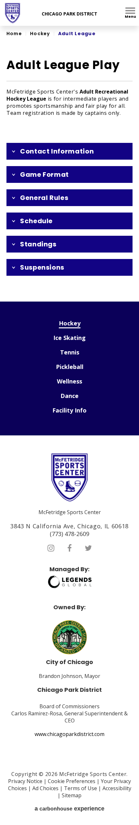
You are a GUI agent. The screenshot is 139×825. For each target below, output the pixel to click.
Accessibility (116, 788)
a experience (69, 808)
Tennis (69, 352)
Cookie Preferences (71, 781)
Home (14, 33)
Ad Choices (45, 788)
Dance (69, 396)
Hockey (40, 33)
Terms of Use (80, 788)
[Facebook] (69, 548)
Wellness (69, 381)
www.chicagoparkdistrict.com (69, 734)
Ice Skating (69, 338)
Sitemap (71, 795)
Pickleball (69, 367)
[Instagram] (51, 548)
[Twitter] (88, 548)
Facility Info (69, 410)
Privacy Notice (25, 781)
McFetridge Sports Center (12, 13)
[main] (69, 164)
